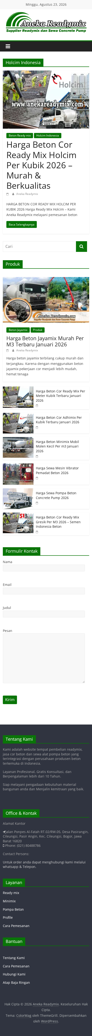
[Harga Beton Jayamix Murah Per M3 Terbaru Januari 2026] (46, 279)
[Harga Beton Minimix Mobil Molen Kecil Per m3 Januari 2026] (18, 439)
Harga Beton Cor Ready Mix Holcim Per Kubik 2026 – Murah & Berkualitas (41, 165)
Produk (37, 330)
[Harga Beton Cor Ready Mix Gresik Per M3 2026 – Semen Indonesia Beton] (18, 515)
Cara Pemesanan (16, 925)
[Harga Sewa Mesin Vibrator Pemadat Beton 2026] (18, 466)
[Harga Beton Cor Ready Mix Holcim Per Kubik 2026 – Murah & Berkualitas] (46, 73)
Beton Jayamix (18, 330)
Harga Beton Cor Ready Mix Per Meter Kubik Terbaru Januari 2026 (60, 396)
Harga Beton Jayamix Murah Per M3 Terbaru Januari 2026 (45, 341)
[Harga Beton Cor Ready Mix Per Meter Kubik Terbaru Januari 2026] (18, 389)
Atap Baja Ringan (16, 982)
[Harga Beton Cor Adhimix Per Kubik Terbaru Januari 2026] (18, 415)
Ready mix (11, 892)
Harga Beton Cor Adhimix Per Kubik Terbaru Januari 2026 (59, 419)
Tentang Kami (14, 958)
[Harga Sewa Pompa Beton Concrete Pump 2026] (18, 491)
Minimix (9, 901)
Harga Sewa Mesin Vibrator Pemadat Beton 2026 (57, 470)
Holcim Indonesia (47, 135)
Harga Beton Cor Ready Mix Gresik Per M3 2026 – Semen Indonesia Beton (58, 522)
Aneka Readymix (27, 194)
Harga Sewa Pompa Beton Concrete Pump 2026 (56, 495)
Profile (8, 917)
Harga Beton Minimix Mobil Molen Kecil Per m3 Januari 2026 (57, 446)
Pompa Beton (13, 909)
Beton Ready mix (20, 135)
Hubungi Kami (14, 974)
